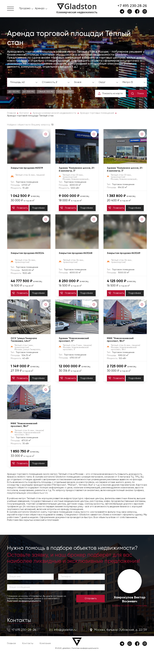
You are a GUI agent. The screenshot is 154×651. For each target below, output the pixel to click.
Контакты (19, 620)
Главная (11, 643)
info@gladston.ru (65, 629)
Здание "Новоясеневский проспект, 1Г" (74, 339)
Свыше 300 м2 (46, 92)
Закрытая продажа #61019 (27, 168)
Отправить (91, 598)
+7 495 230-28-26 (132, 5)
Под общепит (64, 92)
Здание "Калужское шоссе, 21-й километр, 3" (77, 169)
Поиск (140, 93)
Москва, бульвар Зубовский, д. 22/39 (120, 629)
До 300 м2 (28, 92)
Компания (45, 643)
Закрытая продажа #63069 (123, 253)
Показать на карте (112, 93)
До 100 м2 (14, 92)
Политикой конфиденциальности (24, 601)
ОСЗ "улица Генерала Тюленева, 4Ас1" (24, 339)
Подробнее (38, 208)
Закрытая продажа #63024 (27, 253)
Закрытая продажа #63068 (75, 253)
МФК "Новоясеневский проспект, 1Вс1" (120, 339)
